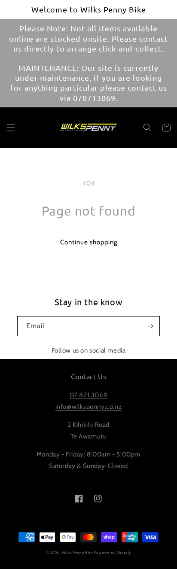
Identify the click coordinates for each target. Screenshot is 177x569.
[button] (10, 127)
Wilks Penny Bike (77, 553)
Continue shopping (88, 242)
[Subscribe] (149, 326)
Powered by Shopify (112, 553)
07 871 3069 (89, 395)
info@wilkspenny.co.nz (88, 407)
